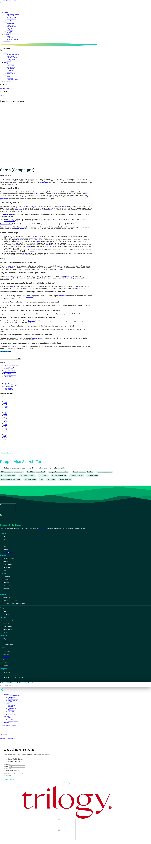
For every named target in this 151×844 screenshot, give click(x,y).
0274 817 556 (3, 735)
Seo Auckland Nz (93, 475)
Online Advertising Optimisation (12, 385)
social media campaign (29, 206)
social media (5, 192)
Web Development (8, 376)
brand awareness (67, 276)
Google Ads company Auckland (58, 472)
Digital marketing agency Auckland (11, 472)
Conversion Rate (6, 214)
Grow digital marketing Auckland (83, 472)
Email (6, 766)
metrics (64, 206)
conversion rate (48, 208)
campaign (57, 192)
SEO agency (51, 479)
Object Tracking (7, 388)
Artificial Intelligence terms (10, 365)
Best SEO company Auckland (36, 472)
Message (6, 773)
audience (39, 241)
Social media (4, 179)
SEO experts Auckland (8, 475)
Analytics (31, 321)
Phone (6, 768)
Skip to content (4, 0)
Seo (41, 479)
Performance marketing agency (10, 479)
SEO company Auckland (27, 475)
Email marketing (8, 368)
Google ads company (77, 475)
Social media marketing (9, 375)
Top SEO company (65, 479)
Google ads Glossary (9, 370)
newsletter (42, 528)
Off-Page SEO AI (8, 386)
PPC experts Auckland (59, 475)
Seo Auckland (43, 475)
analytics (44, 182)
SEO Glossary (7, 373)
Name (6, 764)
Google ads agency (30, 479)
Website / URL (8, 770)
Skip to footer (12, 0)
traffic (40, 278)
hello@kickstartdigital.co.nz (7, 738)
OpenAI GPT (7, 383)
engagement (15, 243)
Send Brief (3, 95)
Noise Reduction (8, 389)
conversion (29, 297)
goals (13, 181)
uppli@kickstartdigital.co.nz (7, 88)
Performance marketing (9, 372)
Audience (19, 240)
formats (48, 245)
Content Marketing (8, 367)
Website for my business (105, 472)
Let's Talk (7, 775)
